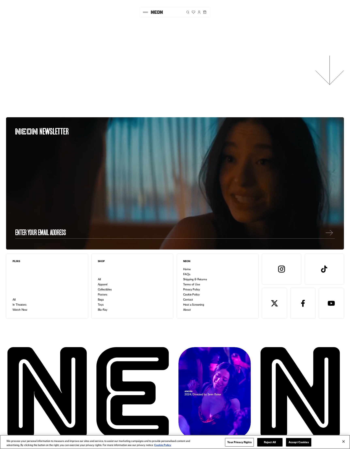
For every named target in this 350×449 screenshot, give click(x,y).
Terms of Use (191, 284)
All (14, 299)
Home (187, 269)
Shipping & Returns (195, 279)
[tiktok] (324, 269)
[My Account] (199, 12)
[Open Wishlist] (193, 12)
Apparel (102, 284)
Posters (102, 294)
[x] (274, 303)
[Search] (187, 12)
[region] (175, 442)
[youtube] (331, 303)
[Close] (343, 441)
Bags (101, 299)
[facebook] (302, 303)
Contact (188, 299)
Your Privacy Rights (239, 442)
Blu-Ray (102, 309)
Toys (101, 304)
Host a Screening (193, 304)
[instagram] (281, 269)
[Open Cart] (204, 12)
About (187, 309)
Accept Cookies (299, 442)
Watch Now (20, 309)
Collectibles (105, 289)
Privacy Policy (191, 289)
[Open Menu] (145, 12)
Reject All (270, 442)
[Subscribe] (329, 233)
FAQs (186, 274)
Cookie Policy (191, 294)
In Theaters (20, 304)
